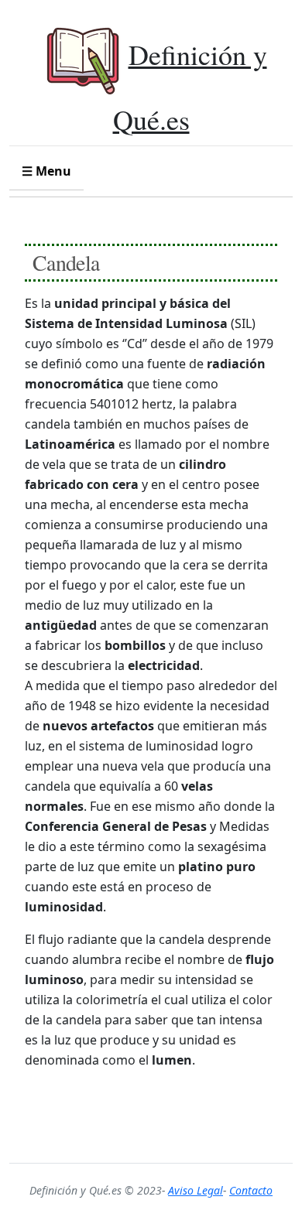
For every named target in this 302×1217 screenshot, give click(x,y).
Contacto (251, 1190)
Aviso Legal (195, 1190)
